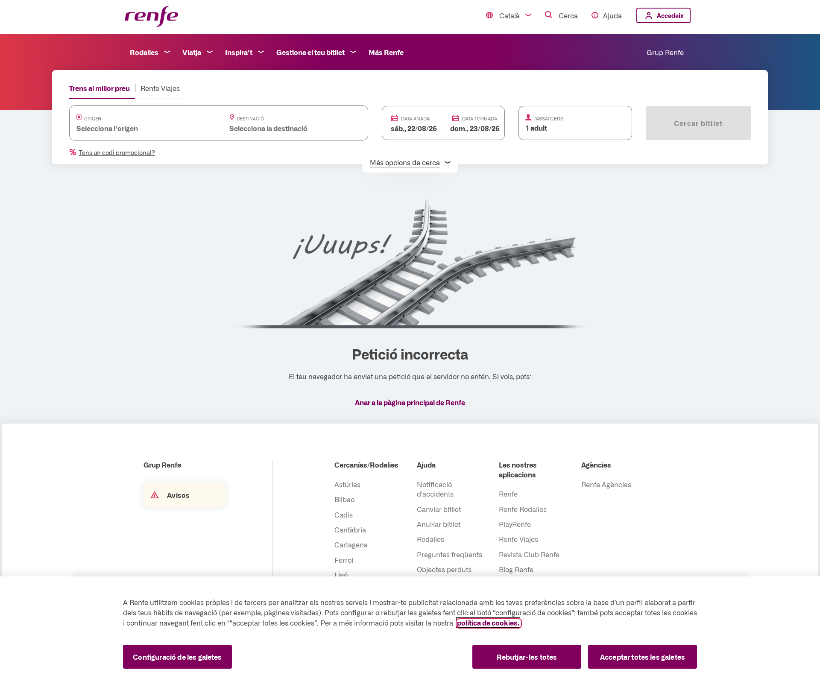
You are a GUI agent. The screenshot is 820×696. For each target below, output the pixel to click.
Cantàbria (350, 529)
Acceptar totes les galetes (642, 656)
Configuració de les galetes (177, 656)
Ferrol (343, 560)
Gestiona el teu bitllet (310, 52)
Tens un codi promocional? (117, 152)
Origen (92, 118)
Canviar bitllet (439, 509)
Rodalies (144, 52)
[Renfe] (151, 16)
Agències (596, 464)
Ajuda (612, 15)
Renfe (508, 493)
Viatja (191, 52)
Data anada (415, 118)
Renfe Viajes (160, 88)
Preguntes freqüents (449, 554)
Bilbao (344, 499)
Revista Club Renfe (529, 554)
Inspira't (238, 52)
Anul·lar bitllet (438, 524)
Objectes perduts (444, 569)
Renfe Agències (606, 484)
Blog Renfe (516, 569)
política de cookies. (488, 622)
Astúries (347, 484)
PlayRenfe (515, 524)
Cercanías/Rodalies (366, 464)
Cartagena (351, 544)
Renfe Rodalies (523, 509)
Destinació (250, 118)
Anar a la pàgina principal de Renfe (410, 402)
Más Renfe (386, 52)
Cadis (343, 514)
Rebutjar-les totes (527, 656)
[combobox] (135, 128)
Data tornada (479, 118)
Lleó (341, 574)
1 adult (536, 128)
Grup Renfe (665, 52)
